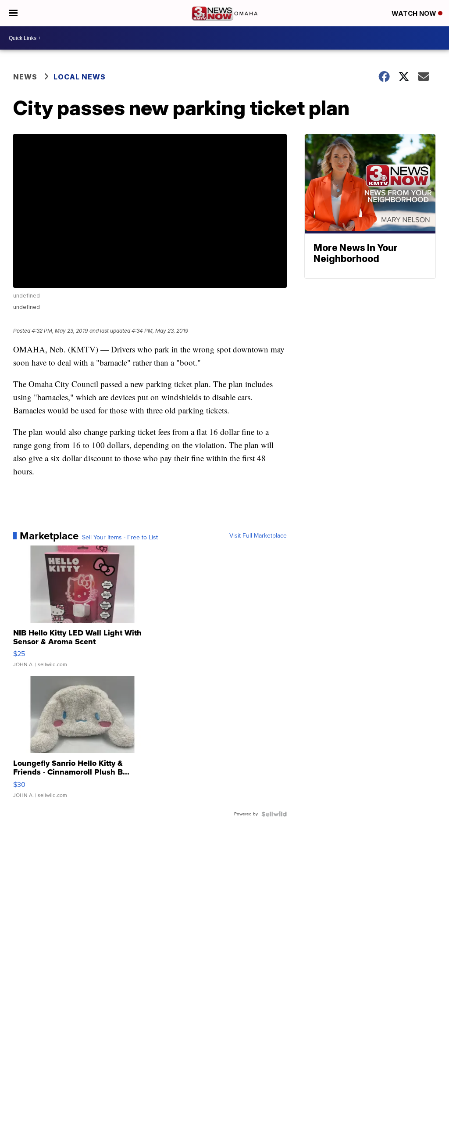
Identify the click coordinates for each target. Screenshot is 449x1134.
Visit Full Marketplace (258, 536)
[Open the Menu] (13, 13)
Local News (79, 76)
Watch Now (415, 13)
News (25, 76)
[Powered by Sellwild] (274, 814)
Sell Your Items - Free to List (120, 538)
